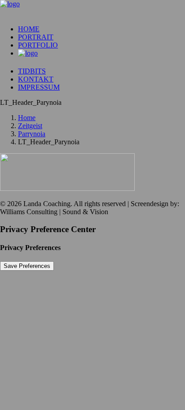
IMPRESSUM (39, 87)
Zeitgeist (30, 125)
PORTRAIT (35, 37)
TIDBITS (32, 71)
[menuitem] (101, 29)
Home (26, 117)
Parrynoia (31, 134)
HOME (29, 29)
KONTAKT (35, 79)
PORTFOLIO (38, 45)
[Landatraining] (92, 9)
